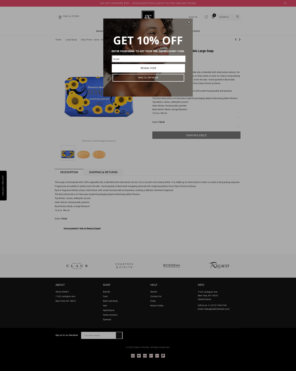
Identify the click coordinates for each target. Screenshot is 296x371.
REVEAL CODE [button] (148, 68)
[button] (189, 22)
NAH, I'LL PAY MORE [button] (148, 77)
